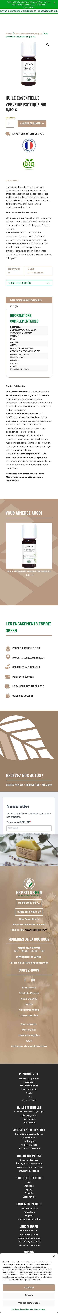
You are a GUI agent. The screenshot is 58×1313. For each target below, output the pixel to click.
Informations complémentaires (26, 300)
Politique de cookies (20, 1309)
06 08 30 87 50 (27, 903)
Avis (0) (14, 306)
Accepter (29, 1287)
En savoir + (14, 270)
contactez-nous (27, 912)
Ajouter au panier (30, 123)
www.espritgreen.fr (36, 929)
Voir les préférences (29, 1302)
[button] (53, 1256)
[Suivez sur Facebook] (25, 980)
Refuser (29, 1295)
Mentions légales (37, 1309)
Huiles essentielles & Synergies (28, 33)
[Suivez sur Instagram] (33, 980)
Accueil (9, 33)
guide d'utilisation (35, 270)
